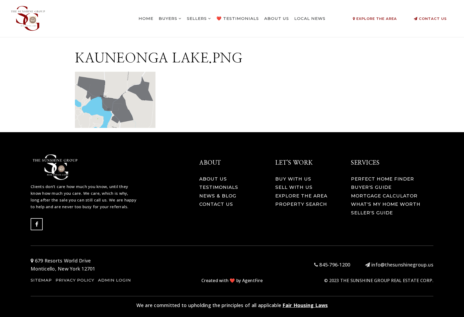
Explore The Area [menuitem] (301, 196)
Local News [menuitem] (309, 18)
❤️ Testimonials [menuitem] (237, 18)
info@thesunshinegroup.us (402, 264)
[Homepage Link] (28, 18)
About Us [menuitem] (276, 18)
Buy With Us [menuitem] (293, 179)
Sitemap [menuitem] (41, 280)
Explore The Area (376, 18)
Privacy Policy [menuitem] (75, 280)
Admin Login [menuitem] (114, 280)
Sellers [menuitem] (197, 18)
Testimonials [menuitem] (218, 187)
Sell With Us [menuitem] (294, 187)
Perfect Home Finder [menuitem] (382, 179)
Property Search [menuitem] (301, 204)
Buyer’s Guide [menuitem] (371, 187)
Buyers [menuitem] (169, 18)
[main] (232, 64)
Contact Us (432, 18)
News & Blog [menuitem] (217, 196)
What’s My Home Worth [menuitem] (386, 204)
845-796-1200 (334, 264)
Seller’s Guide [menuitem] (372, 212)
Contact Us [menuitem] (216, 204)
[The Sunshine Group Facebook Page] (37, 224)
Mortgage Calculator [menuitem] (384, 196)
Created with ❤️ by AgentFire (232, 280)
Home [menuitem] (146, 18)
